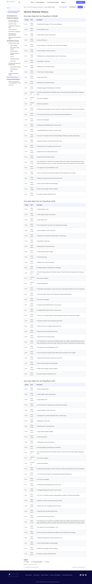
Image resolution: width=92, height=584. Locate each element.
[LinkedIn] (80, 575)
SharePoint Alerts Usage (14, 43)
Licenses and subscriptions (13, 79)
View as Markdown (63, 6)
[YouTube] (83, 575)
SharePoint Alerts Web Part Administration (14, 64)
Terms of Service (44, 575)
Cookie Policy (36, 575)
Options (12, 56)
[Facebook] (85, 575)
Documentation (40, 2)
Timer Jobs (11, 85)
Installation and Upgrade (12, 18)
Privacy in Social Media (55, 575)
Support (63, 2)
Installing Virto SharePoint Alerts (14, 26)
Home (32, 2)
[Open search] (19, 2)
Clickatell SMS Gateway (15, 66)
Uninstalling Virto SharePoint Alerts (12, 34)
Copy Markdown (72, 6)
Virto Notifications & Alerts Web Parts (35, 7)
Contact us (81, 2)
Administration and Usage (13, 40)
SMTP (11, 71)
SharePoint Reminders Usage (13, 74)
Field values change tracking (14, 48)
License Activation (13, 29)
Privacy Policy (28, 575)
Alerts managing (13, 45)
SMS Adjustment (14, 69)
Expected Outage (12, 23)
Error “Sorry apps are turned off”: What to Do (14, 21)
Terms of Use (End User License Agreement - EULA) (15, 82)
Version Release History (12, 77)
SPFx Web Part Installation (14, 31)
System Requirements (12, 15)
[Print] (84, 7)
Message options (14, 51)
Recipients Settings (14, 58)
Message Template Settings (14, 54)
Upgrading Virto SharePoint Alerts (15, 38)
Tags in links (13, 61)
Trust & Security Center (53, 2)
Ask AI (79, 6)
